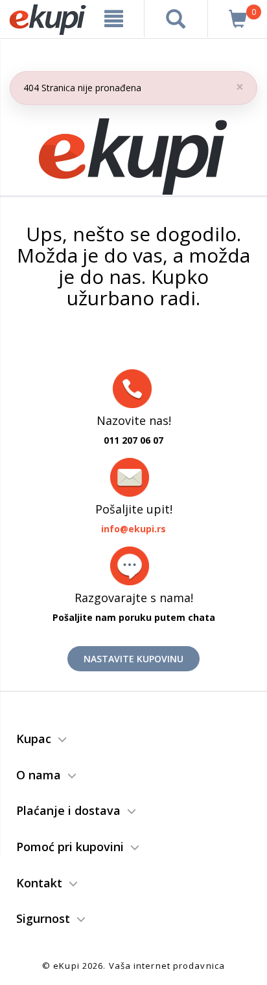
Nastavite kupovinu (133, 659)
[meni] (114, 19)
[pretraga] (176, 19)
